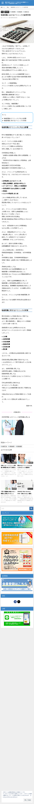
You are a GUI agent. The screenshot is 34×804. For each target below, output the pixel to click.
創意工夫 (27, 11)
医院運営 (7, 11)
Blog (2, 11)
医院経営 (20, 11)
